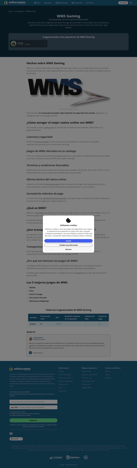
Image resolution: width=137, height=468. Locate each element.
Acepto (68, 241)
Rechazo (68, 249)
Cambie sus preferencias (68, 245)
